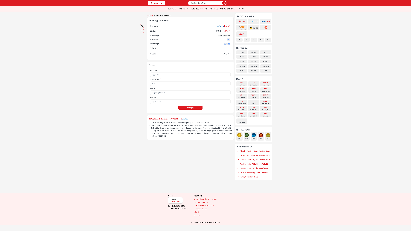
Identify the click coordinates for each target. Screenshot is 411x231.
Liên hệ (196, 212)
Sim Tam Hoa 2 (264, 155)
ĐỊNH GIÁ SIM (183, 9)
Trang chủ (150, 15)
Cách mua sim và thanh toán (204, 206)
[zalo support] (142, 31)
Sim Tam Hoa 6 (252, 177)
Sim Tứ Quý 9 (241, 151)
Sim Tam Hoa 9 (242, 168)
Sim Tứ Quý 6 (263, 168)
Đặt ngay (190, 108)
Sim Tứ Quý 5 (251, 172)
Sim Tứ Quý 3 (241, 172)
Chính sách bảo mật (201, 202)
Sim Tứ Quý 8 (253, 160)
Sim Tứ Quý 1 (253, 164)
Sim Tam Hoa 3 (242, 160)
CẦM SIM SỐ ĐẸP (197, 9)
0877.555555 (176, 201)
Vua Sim (170, 196)
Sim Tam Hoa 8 (262, 172)
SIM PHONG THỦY (211, 9)
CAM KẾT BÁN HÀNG (227, 9)
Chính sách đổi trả (200, 209)
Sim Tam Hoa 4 (264, 160)
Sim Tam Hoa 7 (242, 164)
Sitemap (197, 215)
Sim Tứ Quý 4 (241, 177)
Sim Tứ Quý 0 (241, 155)
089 (228, 39)
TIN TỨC (240, 9)
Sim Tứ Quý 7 (263, 164)
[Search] (224, 3)
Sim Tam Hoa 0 (252, 151)
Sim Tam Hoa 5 (264, 151)
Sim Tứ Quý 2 (253, 168)
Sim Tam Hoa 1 (252, 155)
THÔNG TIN (198, 196)
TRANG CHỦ (171, 9)
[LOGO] (156, 3)
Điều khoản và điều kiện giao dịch (205, 199)
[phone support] (142, 26)
